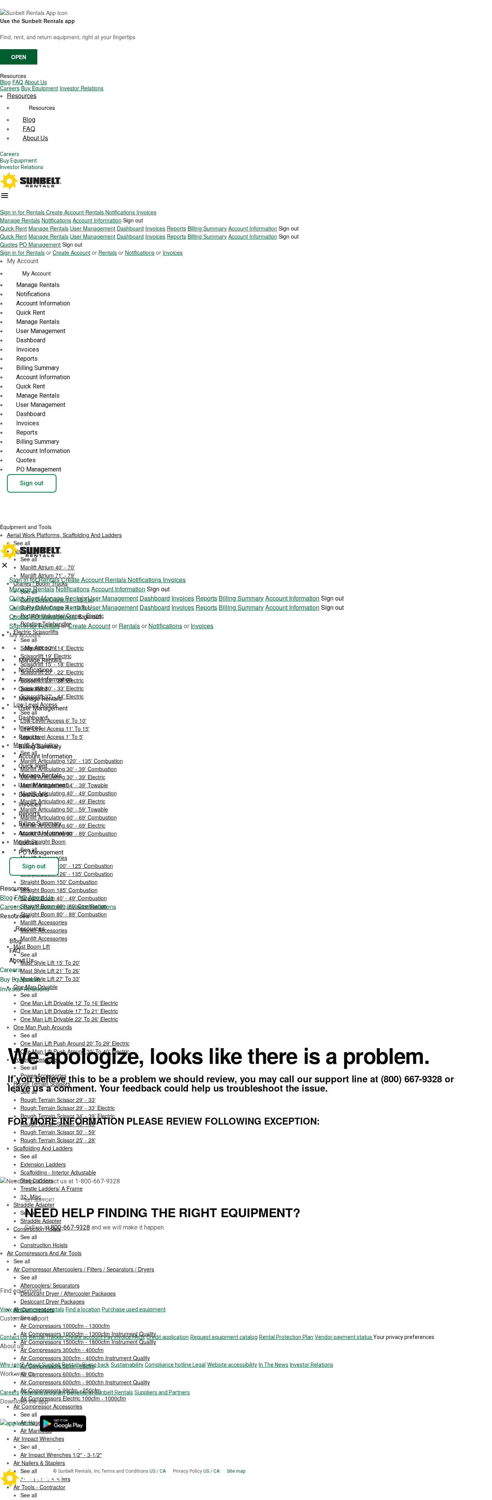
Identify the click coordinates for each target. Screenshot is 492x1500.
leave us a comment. (52, 1087)
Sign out (133, 220)
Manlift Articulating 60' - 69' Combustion (68, 817)
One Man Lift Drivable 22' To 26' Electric (69, 1019)
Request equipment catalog (224, 1337)
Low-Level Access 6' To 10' (53, 720)
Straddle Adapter (41, 1221)
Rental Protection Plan (286, 1337)
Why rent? (12, 1365)
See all (28, 640)
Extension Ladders (43, 1164)
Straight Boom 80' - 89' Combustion (63, 914)
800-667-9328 (70, 1227)
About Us (36, 82)
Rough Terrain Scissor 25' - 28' (58, 1140)
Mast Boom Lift (31, 946)
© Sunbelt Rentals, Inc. (77, 1471)
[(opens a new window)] (18, 1423)
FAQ (17, 82)
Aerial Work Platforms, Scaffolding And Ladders (64, 535)
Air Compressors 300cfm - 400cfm (62, 1350)
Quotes (9, 244)
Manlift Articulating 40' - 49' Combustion (68, 793)
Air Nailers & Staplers (39, 1463)
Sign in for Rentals (23, 212)
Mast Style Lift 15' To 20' (50, 962)
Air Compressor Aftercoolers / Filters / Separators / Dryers (83, 1269)
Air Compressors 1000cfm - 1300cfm (65, 1325)
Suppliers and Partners (162, 1392)
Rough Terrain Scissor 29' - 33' (58, 1099)
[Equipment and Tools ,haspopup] (57, 524)
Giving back (95, 1365)
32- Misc (30, 1196)
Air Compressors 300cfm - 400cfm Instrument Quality (85, 1358)
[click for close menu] (4, 565)
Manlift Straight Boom (39, 841)
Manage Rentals (20, 220)
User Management (92, 228)
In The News (273, 1365)
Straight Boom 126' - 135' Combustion (66, 874)
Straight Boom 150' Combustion (59, 882)
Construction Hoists (44, 1245)
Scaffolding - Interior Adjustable (58, 1172)
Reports (176, 228)
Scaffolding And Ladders (43, 1148)
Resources (13, 75)
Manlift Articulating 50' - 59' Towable (64, 809)
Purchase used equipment (134, 1309)
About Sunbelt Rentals (53, 1365)
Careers (10, 88)
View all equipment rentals (32, 1309)
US (153, 1471)
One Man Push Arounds (42, 1027)
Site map (236, 1471)
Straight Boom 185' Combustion (59, 890)
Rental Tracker (47, 1337)
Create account (84, 1337)
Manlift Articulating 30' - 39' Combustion (68, 769)
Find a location (83, 1309)
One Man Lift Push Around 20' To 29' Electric (75, 1043)
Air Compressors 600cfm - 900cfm (62, 1374)
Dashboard (130, 228)
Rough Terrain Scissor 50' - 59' (58, 1132)
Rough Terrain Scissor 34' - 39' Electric (67, 1116)
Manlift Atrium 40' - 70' (47, 567)
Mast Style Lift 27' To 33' (50, 978)
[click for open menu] (4, 195)
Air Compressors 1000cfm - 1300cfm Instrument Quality (88, 1333)
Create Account (65, 212)
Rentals (95, 212)
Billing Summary (207, 228)
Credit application (167, 1337)
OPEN (18, 57)
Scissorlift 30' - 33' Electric (52, 688)
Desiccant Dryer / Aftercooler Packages (68, 1293)
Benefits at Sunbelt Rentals (100, 1392)
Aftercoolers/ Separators (50, 1285)
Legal (199, 1365)
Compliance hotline (169, 1365)
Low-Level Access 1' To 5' (51, 736)
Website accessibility (232, 1365)
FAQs (138, 1337)
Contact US (13, 1337)
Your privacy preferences (403, 1337)
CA (163, 1471)
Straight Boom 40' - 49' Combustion (63, 898)
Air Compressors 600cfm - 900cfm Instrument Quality (85, 1382)
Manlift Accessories (43, 938)
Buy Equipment (39, 88)
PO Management (40, 244)
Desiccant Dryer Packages (52, 1301)
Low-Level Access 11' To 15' (55, 728)
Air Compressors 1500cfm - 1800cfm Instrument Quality (88, 1342)
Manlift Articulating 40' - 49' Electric (62, 801)
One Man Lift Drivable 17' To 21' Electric (69, 1011)
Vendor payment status (344, 1337)
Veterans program (43, 1392)
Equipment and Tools (26, 527)
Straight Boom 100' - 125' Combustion (66, 865)
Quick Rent (13, 228)
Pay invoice (118, 1337)
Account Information (97, 220)
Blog (5, 82)
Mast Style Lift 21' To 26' (50, 970)
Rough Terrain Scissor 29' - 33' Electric (67, 1108)
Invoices (146, 212)
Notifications (120, 212)
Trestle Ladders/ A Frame (51, 1188)
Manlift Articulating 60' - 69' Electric (62, 825)
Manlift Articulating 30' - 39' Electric (62, 777)
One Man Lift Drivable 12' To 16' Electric (69, 1003)
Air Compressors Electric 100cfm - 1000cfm (73, 1398)
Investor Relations (81, 88)
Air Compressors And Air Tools (44, 1253)
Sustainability (127, 1365)
